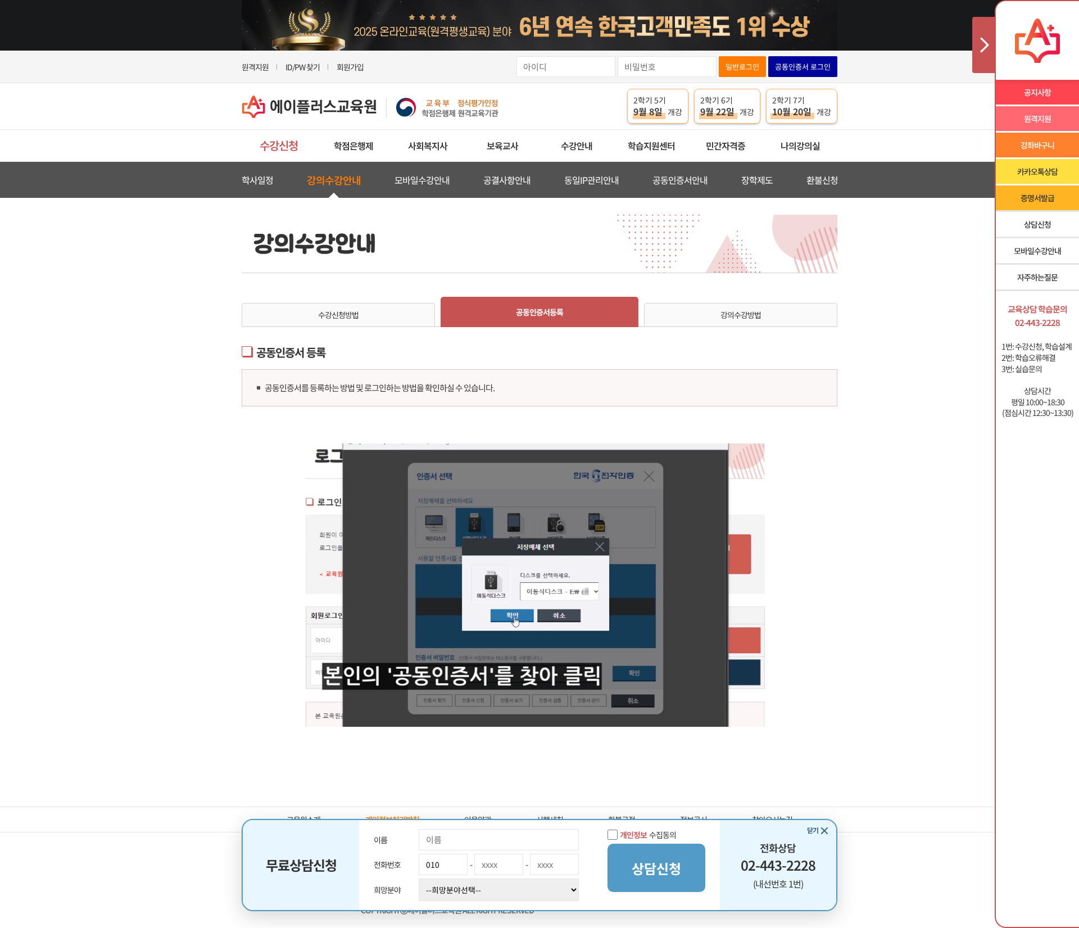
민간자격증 (725, 145)
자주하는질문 (1037, 277)
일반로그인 (742, 66)
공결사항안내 (507, 180)
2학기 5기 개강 (657, 106)
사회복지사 (427, 145)
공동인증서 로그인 (803, 66)
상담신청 (1037, 224)
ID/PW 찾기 (302, 67)
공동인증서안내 (680, 180)
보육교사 (502, 145)
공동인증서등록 (539, 312)
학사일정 (257, 180)
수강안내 (576, 145)
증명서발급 (1037, 197)
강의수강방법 (740, 314)
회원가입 (350, 67)
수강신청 (279, 145)
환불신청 (822, 180)
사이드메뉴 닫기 (983, 45)
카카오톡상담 (1037, 171)
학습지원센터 (651, 145)
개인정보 (633, 834)
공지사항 (1037, 92)
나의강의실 (800, 145)
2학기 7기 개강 (801, 106)
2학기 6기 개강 (727, 106)
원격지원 (255, 67)
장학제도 (757, 180)
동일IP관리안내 (591, 180)
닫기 (812, 830)
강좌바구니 (1037, 145)
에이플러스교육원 (370, 106)
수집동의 (648, 834)
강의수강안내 (334, 180)
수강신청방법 (338, 314)
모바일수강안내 (422, 180)
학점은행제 (353, 145)
